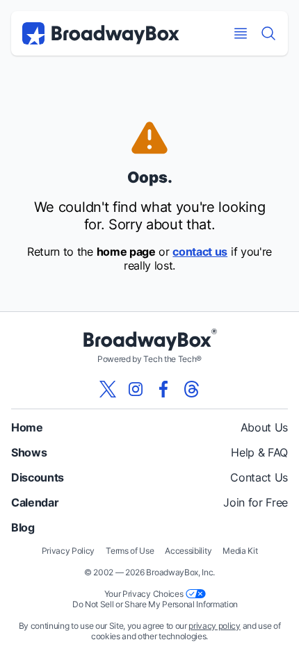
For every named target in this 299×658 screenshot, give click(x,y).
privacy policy (214, 625)
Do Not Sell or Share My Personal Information (155, 604)
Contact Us (259, 477)
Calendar (34, 502)
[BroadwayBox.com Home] (100, 33)
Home (27, 427)
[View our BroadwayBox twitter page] (107, 389)
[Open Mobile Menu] (240, 33)
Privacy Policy (68, 550)
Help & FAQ (259, 452)
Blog (23, 527)
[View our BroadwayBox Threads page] (191, 389)
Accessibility (188, 550)
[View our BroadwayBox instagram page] (135, 389)
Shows (29, 452)
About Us (264, 427)
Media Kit (240, 550)
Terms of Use (130, 550)
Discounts (37, 477)
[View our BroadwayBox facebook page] (163, 389)
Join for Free (255, 502)
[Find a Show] (268, 33)
